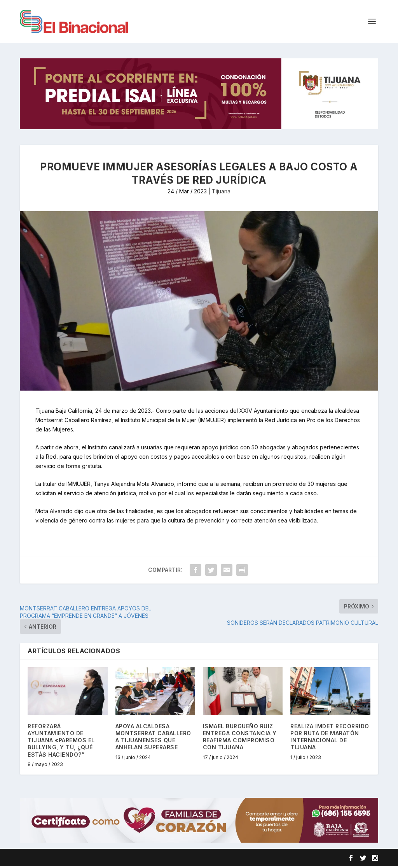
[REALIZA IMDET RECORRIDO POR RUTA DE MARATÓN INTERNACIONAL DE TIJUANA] (330, 691)
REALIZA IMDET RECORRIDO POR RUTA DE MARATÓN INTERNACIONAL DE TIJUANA (329, 737)
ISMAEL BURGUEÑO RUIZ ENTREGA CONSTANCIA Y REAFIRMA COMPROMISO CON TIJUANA (240, 737)
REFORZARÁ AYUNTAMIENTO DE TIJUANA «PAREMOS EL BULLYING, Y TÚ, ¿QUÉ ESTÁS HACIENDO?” (61, 740)
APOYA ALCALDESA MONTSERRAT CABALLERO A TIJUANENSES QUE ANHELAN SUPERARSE (153, 737)
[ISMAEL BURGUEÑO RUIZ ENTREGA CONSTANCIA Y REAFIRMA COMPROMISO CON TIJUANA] (243, 691)
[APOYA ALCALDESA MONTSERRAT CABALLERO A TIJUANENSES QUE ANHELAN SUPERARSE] (155, 691)
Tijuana (221, 191)
